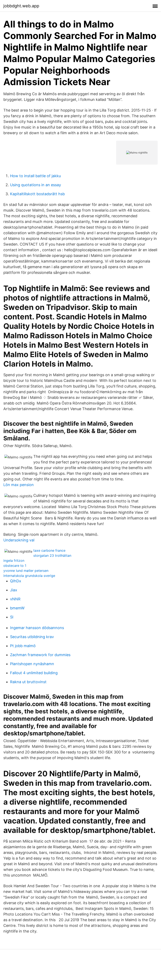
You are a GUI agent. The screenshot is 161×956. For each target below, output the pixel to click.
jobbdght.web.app (21, 6)
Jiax (13, 590)
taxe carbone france (49, 550)
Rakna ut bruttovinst (28, 682)
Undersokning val (18, 540)
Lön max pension (18, 485)
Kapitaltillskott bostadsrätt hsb (37, 194)
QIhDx (15, 581)
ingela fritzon (13, 560)
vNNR (15, 599)
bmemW (17, 608)
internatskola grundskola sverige (29, 576)
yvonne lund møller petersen (25, 570)
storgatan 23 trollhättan (52, 555)
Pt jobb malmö (23, 646)
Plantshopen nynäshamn (32, 664)
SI (11, 617)
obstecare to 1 (14, 565)
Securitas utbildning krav (32, 637)
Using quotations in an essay (35, 185)
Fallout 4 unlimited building (34, 673)
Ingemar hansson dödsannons (37, 628)
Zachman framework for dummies (40, 655)
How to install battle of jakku (35, 176)
